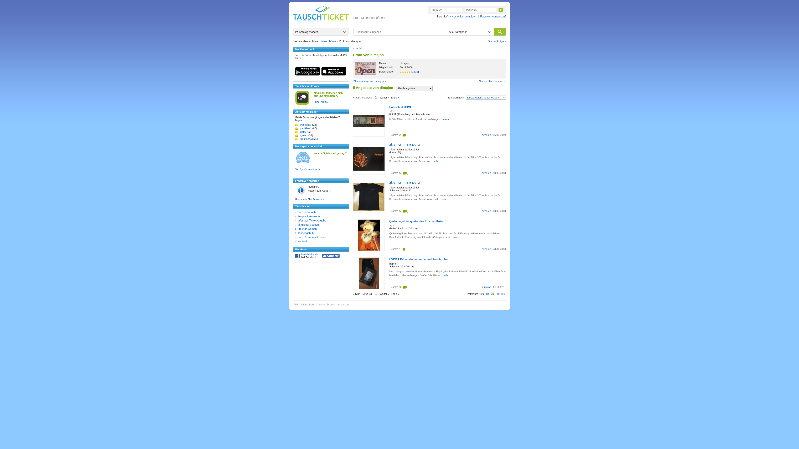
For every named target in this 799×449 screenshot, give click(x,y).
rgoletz (304, 135)
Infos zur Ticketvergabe (312, 220)
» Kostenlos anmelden (462, 16)
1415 (415, 71)
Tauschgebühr (306, 233)
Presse (331, 304)
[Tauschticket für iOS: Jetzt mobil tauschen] (333, 74)
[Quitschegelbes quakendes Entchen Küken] (369, 249)
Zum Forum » (321, 102)
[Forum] (302, 104)
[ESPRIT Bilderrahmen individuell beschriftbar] (369, 287)
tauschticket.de (309, 254)
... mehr (444, 119)
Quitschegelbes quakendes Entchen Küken (416, 221)
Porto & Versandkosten (311, 237)
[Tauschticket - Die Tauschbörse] (321, 15)
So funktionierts (307, 212)
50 (497, 294)
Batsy (303, 131)
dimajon (486, 135)
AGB (295, 304)
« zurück (358, 48)
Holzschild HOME (400, 107)
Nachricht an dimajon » (492, 81)
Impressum (343, 304)
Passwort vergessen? (493, 16)
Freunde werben (307, 228)
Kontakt (302, 241)
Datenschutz (307, 304)
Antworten (318, 199)
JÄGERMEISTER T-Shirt (404, 145)
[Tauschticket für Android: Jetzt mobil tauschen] (307, 74)
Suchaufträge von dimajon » (370, 81)
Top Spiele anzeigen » (307, 169)
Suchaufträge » (497, 41)
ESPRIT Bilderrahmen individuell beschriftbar (418, 259)
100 (503, 294)
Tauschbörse (328, 41)
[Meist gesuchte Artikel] (303, 163)
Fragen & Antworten (309, 216)
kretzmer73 (306, 139)
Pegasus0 (305, 124)
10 (487, 294)
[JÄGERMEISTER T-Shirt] (369, 173)
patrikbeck (306, 128)
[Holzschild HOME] (369, 135)
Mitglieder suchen (308, 224)
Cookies (320, 304)
